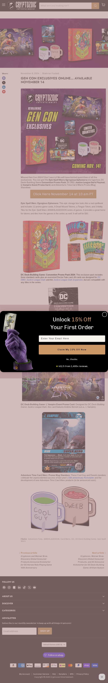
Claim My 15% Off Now (72, 349)
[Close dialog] (105, 314)
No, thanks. (72, 359)
